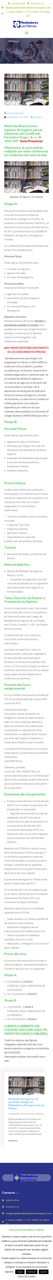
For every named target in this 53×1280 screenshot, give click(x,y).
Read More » (13, 1141)
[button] (26, 32)
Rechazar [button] (32, 1271)
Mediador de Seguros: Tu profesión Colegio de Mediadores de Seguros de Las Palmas (26, 1103)
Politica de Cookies (26, 1276)
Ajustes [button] (43, 1271)
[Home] (26, 1177)
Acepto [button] (20, 1271)
